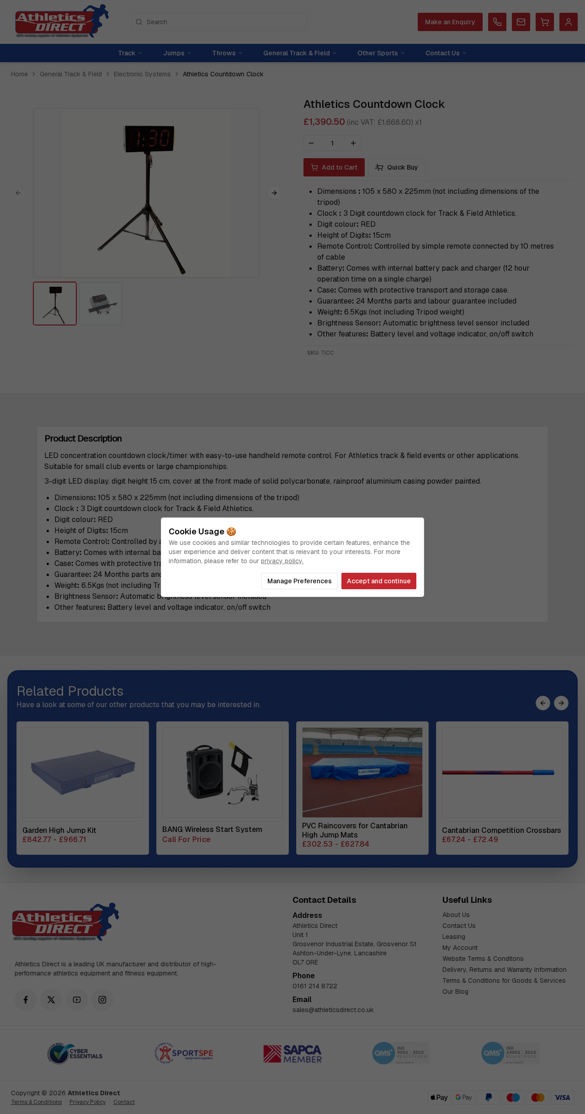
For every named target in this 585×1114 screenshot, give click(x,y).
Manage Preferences (299, 581)
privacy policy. (282, 561)
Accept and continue (379, 581)
